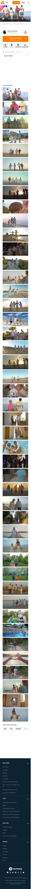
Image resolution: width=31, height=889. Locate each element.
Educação (5, 778)
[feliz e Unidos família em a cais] (15, 658)
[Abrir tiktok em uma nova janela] (17, 873)
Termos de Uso (8, 884)
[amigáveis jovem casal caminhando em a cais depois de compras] (15, 404)
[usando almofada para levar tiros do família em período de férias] (15, 276)
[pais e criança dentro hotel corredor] (15, 700)
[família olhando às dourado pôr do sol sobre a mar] (15, 489)
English (5, 847)
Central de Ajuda (7, 828)
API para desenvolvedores (10, 781)
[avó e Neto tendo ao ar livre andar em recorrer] (15, 531)
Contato (5, 831)
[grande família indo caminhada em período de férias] (15, 121)
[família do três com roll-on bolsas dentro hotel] (15, 432)
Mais (4, 861)
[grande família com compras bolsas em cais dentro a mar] (15, 93)
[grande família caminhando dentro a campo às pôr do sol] (15, 587)
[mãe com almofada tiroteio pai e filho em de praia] (15, 686)
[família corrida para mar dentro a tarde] (15, 376)
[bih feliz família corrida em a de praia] (15, 178)
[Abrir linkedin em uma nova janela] (12, 873)
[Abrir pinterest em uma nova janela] (15, 873)
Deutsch (5, 856)
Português (5, 853)
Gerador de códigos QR (9, 792)
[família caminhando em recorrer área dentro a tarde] (15, 262)
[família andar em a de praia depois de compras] (15, 220)
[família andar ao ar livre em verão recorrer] (15, 333)
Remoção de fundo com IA (10, 789)
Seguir (25, 33)
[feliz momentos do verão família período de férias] (15, 290)
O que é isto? (18, 52)
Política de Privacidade (19, 884)
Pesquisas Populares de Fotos (11, 815)
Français (5, 859)
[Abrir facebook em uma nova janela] (7, 873)
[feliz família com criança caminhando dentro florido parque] (15, 573)
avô (11, 728)
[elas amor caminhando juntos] (15, 545)
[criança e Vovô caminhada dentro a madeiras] (15, 474)
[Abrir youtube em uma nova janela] (22, 873)
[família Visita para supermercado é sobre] (15, 135)
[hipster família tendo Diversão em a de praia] (15, 206)
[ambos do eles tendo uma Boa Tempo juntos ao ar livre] (15, 714)
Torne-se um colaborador (10, 837)
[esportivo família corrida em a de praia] (15, 347)
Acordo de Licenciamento (10, 802)
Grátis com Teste (15, 39)
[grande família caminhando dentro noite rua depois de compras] (15, 460)
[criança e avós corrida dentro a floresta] (15, 517)
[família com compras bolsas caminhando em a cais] (15, 107)
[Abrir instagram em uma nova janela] (9, 873)
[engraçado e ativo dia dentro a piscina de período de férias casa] (15, 629)
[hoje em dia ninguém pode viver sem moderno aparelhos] (15, 304)
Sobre (4, 834)
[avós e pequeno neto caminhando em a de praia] (15, 503)
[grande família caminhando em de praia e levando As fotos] (15, 601)
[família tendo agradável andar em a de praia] (15, 319)
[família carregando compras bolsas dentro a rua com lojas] (15, 248)
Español (5, 850)
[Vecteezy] (2, 2)
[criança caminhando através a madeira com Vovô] (15, 643)
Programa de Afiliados (9, 808)
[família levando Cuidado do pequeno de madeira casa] (15, 446)
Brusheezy (5, 766)
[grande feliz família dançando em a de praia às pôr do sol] (15, 361)
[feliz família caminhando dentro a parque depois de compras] (15, 559)
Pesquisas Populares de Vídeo (11, 818)
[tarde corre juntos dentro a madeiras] (15, 672)
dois (5, 728)
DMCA (4, 805)
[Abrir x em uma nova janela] (20, 873)
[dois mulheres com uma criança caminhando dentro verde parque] (15, 615)
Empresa (5, 775)
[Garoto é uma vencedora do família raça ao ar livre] (15, 149)
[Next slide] (24, 728)
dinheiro (18, 728)
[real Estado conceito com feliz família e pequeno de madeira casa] (15, 390)
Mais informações (8, 55)
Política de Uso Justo (15, 885)
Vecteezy (5, 769)
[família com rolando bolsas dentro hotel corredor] (15, 418)
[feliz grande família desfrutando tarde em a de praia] (15, 192)
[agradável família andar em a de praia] (15, 164)
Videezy (5, 772)
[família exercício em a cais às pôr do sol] (15, 234)
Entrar (23, 2)
